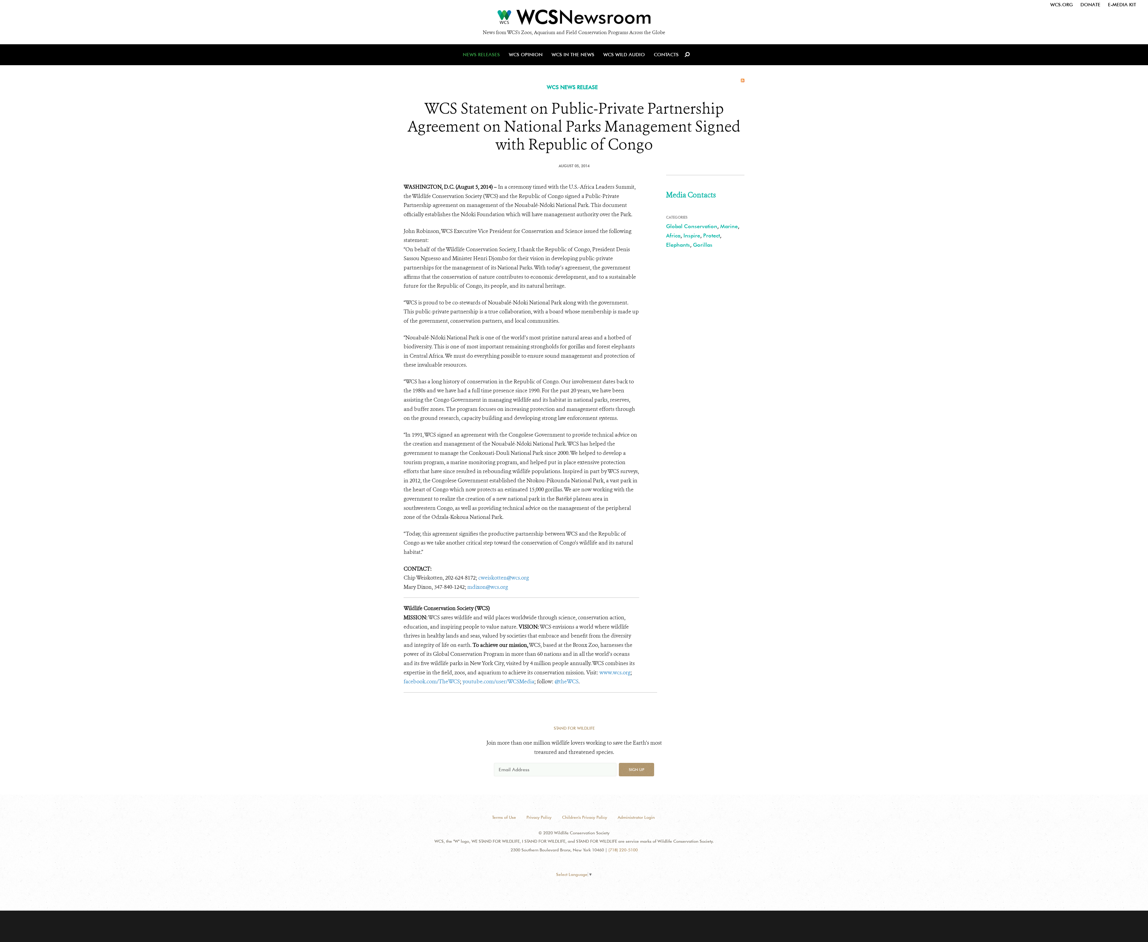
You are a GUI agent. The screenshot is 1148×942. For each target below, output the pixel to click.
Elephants (678, 245)
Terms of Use (504, 817)
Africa (673, 235)
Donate (1090, 4)
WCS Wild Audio (624, 54)
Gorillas (702, 245)
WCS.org (1061, 4)
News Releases (481, 54)
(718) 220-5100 (623, 850)
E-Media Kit (1122, 4)
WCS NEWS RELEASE (572, 87)
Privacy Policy (539, 817)
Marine (729, 226)
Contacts (666, 54)
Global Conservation (691, 226)
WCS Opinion (526, 54)
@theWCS (566, 681)
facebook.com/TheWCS (432, 681)
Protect (711, 235)
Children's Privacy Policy (584, 817)
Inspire (691, 235)
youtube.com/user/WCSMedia (498, 681)
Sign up (636, 769)
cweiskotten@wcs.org (503, 577)
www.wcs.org (615, 672)
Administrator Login (636, 817)
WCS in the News (573, 54)
